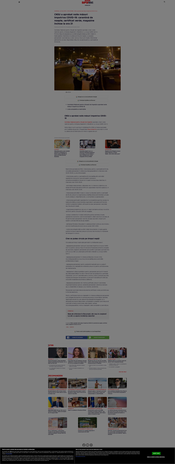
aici (58, 458)
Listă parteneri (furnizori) (80, 456)
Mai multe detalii (9, 453)
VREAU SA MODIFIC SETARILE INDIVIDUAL (156, 457)
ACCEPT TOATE (156, 453)
